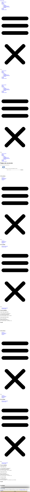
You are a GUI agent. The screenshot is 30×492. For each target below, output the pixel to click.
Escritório (3, 3)
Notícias (3, 8)
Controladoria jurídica (6, 157)
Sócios (4, 4)
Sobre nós (3, 177)
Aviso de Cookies (4, 308)
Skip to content (2, 0)
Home (2, 2)
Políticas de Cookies (22, 489)
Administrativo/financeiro (6, 6)
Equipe (3, 72)
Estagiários (4, 7)
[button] (15, 40)
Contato (3, 77)
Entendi (15, 491)
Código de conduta (4, 9)
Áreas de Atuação (4, 70)
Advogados (4, 5)
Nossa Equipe (3, 242)
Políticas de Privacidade (5, 246)
